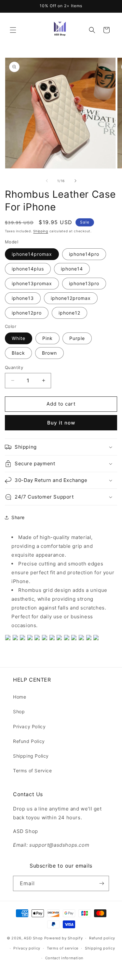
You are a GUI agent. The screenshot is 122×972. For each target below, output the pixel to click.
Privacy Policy (29, 726)
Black (18, 353)
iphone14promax (32, 254)
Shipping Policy (31, 756)
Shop (19, 711)
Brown (49, 353)
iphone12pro (27, 313)
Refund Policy (29, 741)
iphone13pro (84, 283)
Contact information (64, 958)
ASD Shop (33, 938)
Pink (47, 338)
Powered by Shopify (63, 938)
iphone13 (23, 298)
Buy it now (61, 423)
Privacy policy (26, 948)
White (18, 338)
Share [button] (18, 517)
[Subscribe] (101, 883)
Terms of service (62, 948)
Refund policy (102, 938)
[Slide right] (75, 181)
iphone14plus (28, 268)
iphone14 (72, 268)
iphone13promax (32, 283)
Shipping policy (100, 948)
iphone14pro (84, 254)
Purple (77, 338)
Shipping (40, 231)
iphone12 (69, 313)
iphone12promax (71, 298)
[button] (13, 30)
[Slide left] (47, 181)
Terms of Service (32, 770)
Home (19, 697)
